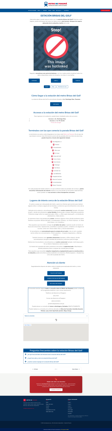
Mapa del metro (49, 404)
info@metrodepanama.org (28, 408)
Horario (45, 10)
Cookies (70, 413)
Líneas (38, 10)
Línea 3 (69, 406)
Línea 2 (69, 404)
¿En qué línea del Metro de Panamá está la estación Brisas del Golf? (46, 354)
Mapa (53, 10)
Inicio (47, 402)
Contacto (70, 407)
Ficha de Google (56, 122)
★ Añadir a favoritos (56, 389)
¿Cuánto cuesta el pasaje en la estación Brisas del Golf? (43, 362)
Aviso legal (70, 409)
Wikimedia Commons (52, 425)
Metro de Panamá (32, 10)
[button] (56, 354)
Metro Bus (58, 10)
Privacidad (70, 411)
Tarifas (49, 10)
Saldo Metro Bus (49, 411)
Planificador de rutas (62, 86)
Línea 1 (69, 402)
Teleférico (66, 10)
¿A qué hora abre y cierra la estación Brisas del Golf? (42, 358)
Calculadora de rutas (50, 409)
